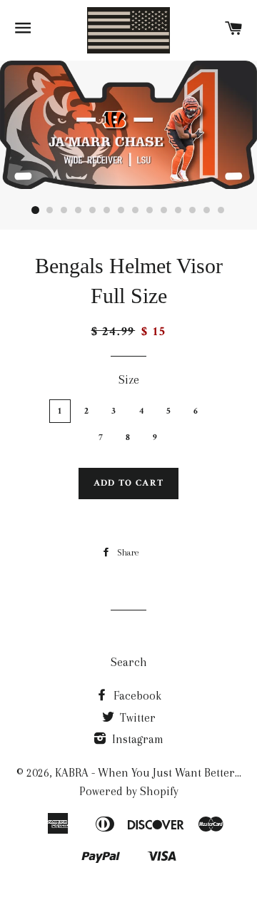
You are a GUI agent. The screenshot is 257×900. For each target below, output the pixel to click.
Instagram (136, 739)
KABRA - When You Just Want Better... (148, 772)
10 (164, 210)
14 (221, 210)
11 (178, 210)
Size (129, 380)
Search (129, 662)
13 (207, 210)
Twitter (136, 718)
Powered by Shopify (128, 791)
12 (193, 210)
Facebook (136, 695)
